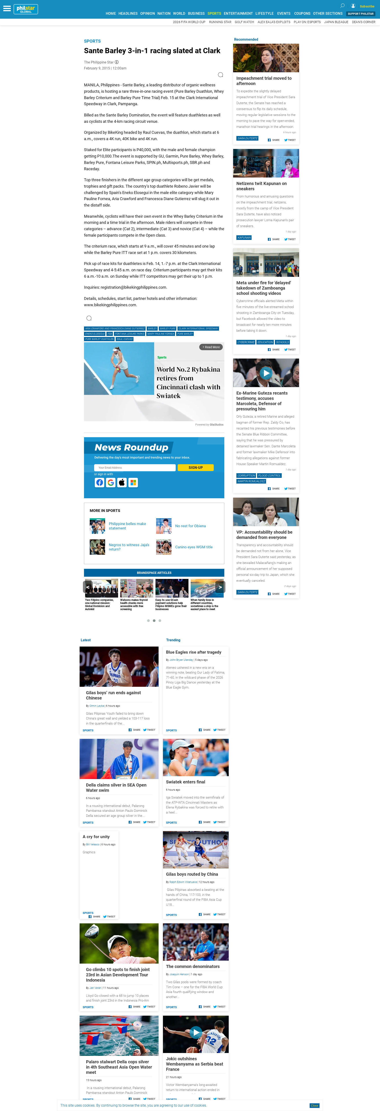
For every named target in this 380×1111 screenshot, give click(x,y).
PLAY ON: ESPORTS (307, 22)
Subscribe (367, 6)
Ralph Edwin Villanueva (183, 882)
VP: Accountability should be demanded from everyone (264, 534)
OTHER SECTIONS (328, 13)
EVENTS (284, 13)
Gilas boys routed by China (192, 874)
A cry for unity (96, 836)
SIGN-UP (196, 468)
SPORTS (214, 13)
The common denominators (193, 966)
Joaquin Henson (179, 974)
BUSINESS (196, 13)
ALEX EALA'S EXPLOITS (274, 22)
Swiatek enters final (185, 782)
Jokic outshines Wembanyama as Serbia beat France (194, 1064)
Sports (92, 41)
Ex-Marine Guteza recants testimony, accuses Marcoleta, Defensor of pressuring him (262, 400)
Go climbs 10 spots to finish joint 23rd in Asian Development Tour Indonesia (118, 975)
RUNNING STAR (220, 22)
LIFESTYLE (265, 13)
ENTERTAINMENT (238, 13)
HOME (111, 13)
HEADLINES (128, 13)
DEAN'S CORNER (363, 22)
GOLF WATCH (244, 22)
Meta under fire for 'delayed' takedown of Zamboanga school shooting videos (263, 288)
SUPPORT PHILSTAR (361, 13)
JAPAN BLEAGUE (336, 22)
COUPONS (302, 13)
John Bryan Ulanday (181, 660)
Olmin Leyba (97, 705)
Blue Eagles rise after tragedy (193, 652)
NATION (164, 13)
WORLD (179, 13)
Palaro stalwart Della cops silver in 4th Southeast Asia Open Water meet (119, 1067)
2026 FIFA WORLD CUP (189, 22)
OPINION (147, 13)
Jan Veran (95, 988)
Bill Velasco (92, 844)
